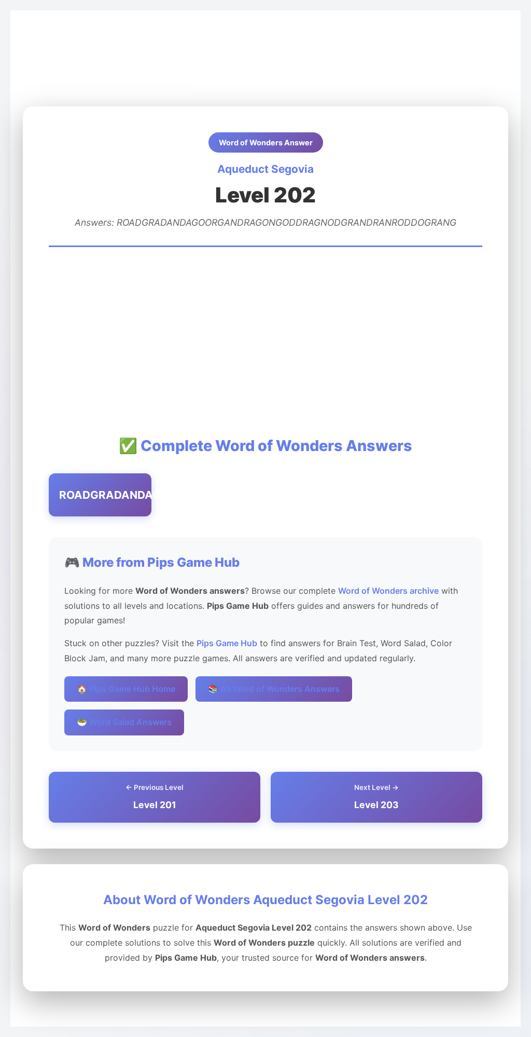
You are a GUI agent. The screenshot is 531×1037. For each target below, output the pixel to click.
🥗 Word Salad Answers (124, 722)
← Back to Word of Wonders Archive (107, 82)
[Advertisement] (265, 340)
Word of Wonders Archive (150, 47)
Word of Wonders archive (388, 590)
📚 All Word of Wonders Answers (274, 689)
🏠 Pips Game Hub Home (126, 689)
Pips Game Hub (61, 47)
